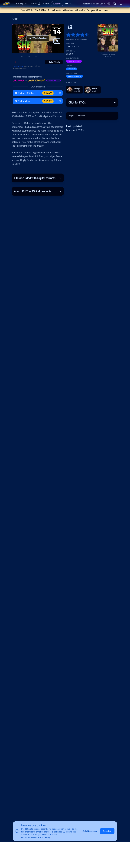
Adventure (72, 69)
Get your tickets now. (98, 10)
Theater (55, 62)
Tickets (33, 3)
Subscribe (57, 3)
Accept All (107, 831)
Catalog (19, 3)
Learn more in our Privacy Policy (35, 837)
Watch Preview (39, 38)
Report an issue (76, 115)
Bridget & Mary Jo (74, 76)
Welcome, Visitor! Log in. (94, 3)
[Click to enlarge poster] (108, 38)
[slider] (67, 34)
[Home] (6, 3)
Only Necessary (89, 831)
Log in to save (18, 66)
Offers (46, 3)
